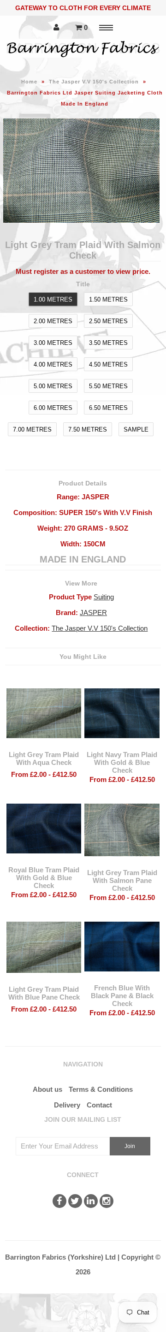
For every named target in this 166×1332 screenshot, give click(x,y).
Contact (99, 1105)
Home (29, 81)
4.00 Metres (53, 364)
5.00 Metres (53, 386)
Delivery (67, 1105)
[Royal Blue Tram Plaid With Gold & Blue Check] (43, 860)
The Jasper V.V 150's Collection (94, 81)
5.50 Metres (108, 386)
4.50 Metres (108, 364)
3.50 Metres (108, 342)
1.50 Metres (108, 299)
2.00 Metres (53, 321)
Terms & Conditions (101, 1089)
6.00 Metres (53, 407)
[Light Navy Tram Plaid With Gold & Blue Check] (121, 745)
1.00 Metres (53, 299)
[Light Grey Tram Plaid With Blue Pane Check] (43, 979)
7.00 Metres (32, 429)
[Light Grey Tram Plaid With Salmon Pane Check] (121, 863)
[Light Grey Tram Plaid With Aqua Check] (43, 745)
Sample (136, 429)
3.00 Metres (53, 342)
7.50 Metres (87, 429)
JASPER (93, 612)
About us (47, 1089)
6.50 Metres (108, 407)
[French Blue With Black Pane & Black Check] (121, 978)
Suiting (104, 597)
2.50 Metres (108, 321)
